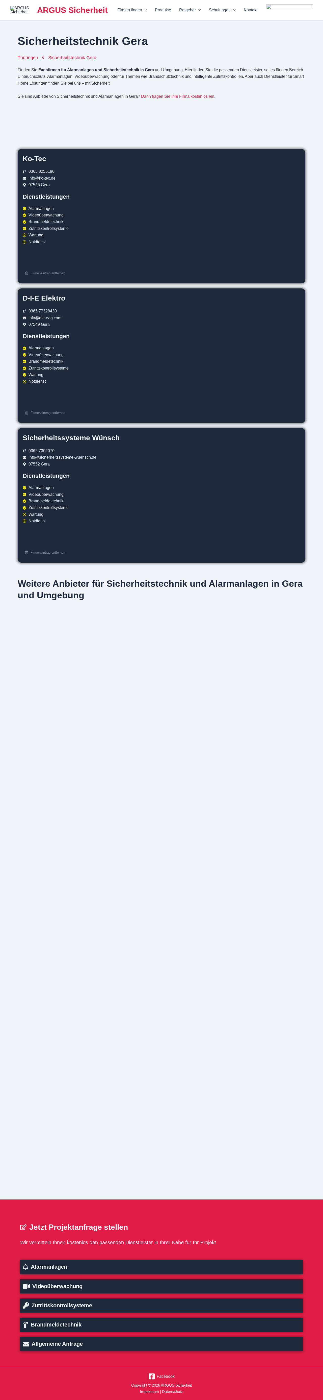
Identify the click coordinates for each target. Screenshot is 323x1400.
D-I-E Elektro (44, 298)
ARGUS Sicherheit (72, 10)
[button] (144, 10)
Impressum (149, 1391)
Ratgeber (187, 10)
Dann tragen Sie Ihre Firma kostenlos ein (177, 96)
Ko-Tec (34, 159)
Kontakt (250, 10)
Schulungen (220, 10)
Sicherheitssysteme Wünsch (71, 438)
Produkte (163, 10)
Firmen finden (129, 10)
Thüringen (28, 57)
